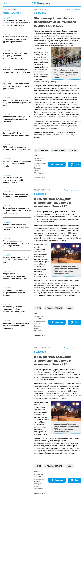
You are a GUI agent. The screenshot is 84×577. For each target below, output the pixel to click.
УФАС (70, 308)
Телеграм (59, 164)
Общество (40, 13)
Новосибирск (59, 150)
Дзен (77, 164)
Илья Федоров (76, 9)
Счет (38, 308)
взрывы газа (42, 150)
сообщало (53, 132)
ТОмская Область (54, 308)
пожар (74, 150)
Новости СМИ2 (40, 178)
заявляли (65, 280)
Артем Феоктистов (75, 190)
